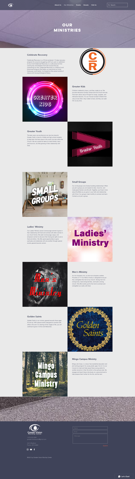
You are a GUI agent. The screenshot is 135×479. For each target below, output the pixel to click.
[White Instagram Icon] (27, 449)
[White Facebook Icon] (34, 449)
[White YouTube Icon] (31, 449)
